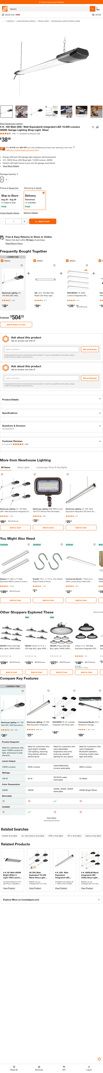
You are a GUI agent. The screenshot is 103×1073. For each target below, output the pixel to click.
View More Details (11, 166)
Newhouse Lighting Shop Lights (66, 21)
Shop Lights (43, 21)
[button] (51, 399)
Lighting (10, 21)
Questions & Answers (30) (29, 134)
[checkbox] (34, 260)
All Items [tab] (5, 467)
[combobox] (49, 8)
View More (51, 818)
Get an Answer (90, 349)
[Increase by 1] (24, 221)
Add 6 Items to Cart (16, 324)
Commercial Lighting (26, 21)
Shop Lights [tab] (23, 467)
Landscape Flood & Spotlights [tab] (52, 467)
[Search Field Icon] (92, 9)
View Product (9, 888)
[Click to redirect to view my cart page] (97, 8)
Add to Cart (43, 221)
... (3, 21)
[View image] (6, 111)
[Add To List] (93, 127)
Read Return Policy (14, 243)
